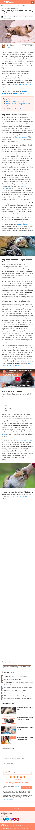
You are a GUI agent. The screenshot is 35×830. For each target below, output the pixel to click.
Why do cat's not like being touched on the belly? (17, 105)
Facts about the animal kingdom (20, 6)
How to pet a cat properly (13, 108)
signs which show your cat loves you (16, 364)
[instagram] (11, 819)
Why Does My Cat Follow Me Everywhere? (25, 738)
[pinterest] (17, 819)
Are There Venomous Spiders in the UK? (15, 690)
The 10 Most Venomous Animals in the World (16, 693)
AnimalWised (4, 6)
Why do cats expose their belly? (15, 101)
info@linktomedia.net (7, 799)
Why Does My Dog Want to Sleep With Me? (25, 718)
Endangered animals (24, 667)
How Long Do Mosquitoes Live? (12, 679)
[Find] (33, 2)
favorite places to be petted (24, 440)
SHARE (28, 3)
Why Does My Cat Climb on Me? (25, 728)
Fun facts (10, 6)
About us (22, 825)
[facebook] (4, 819)
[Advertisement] (17, 580)
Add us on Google (28, 46)
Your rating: (17, 780)
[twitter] (7, 819)
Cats (8, 47)
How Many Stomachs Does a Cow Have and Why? (18, 687)
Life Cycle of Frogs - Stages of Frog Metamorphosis (18, 698)
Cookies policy (25, 828)
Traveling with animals (10, 667)
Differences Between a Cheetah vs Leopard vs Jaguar (18, 696)
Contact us (28, 825)
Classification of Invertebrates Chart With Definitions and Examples (18, 683)
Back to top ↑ (17, 809)
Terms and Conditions (7, 828)
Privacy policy (17, 828)
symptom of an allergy (23, 224)
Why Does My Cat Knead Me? (25, 709)
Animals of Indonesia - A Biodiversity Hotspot (16, 676)
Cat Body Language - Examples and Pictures (14, 92)
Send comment (26, 787)
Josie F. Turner (8, 17)
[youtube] (14, 819)
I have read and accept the (11, 787)
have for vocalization (21, 137)
